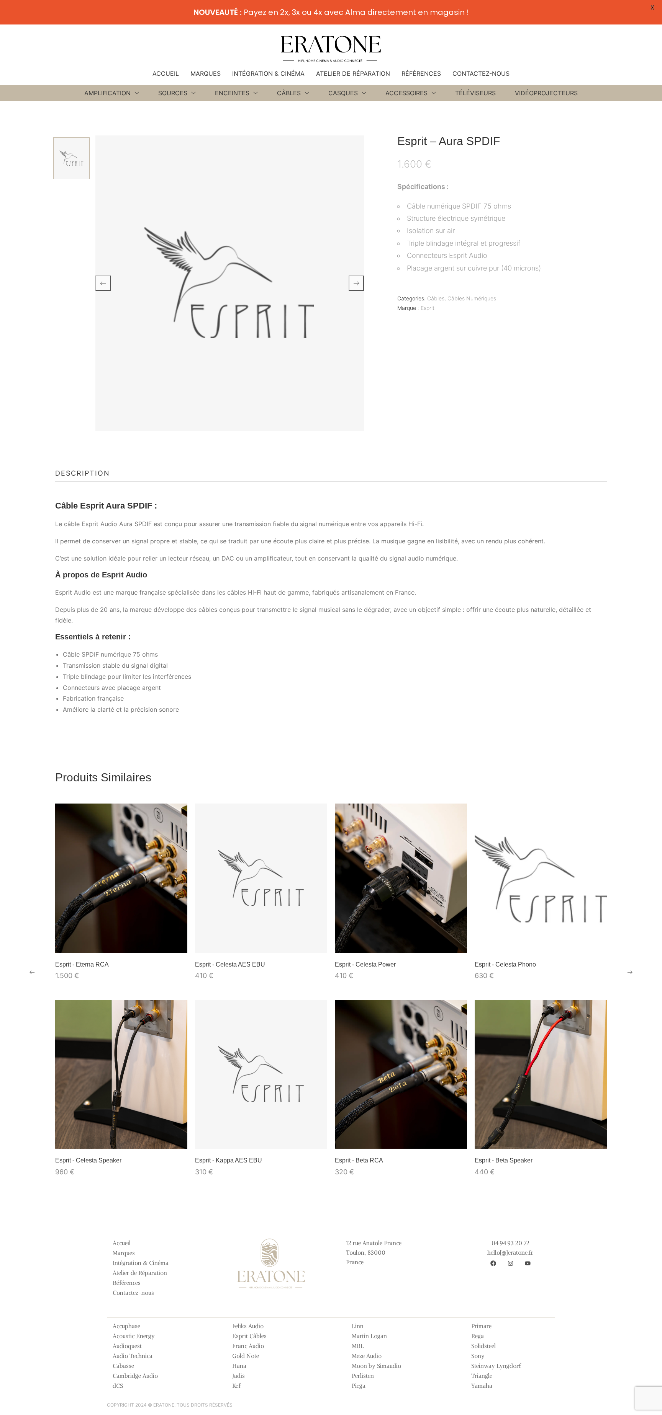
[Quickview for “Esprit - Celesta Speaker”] (121, 1074)
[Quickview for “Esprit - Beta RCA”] (401, 1074)
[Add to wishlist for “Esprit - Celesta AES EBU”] (261, 943)
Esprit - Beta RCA (359, 1160)
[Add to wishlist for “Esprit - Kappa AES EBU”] (261, 1139)
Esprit (427, 308)
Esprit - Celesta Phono (505, 964)
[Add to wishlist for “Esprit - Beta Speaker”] (541, 1139)
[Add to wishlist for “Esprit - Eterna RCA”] (121, 943)
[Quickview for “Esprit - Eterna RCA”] (121, 878)
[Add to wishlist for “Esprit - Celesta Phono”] (541, 943)
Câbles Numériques (471, 298)
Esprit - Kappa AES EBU (228, 1160)
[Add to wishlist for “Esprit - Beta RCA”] (401, 1139)
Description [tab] (82, 473)
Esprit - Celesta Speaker (88, 1160)
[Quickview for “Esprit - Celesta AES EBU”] (261, 878)
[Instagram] (510, 1263)
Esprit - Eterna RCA (82, 964)
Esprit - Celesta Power (365, 964)
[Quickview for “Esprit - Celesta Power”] (401, 878)
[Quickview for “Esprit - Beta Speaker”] (541, 1074)
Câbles (435, 298)
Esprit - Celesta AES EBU (230, 964)
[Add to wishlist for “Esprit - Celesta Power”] (401, 943)
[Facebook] (493, 1263)
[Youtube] (527, 1263)
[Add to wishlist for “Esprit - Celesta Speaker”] (121, 1139)
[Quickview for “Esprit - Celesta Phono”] (541, 878)
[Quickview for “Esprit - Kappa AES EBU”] (261, 1074)
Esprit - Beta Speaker (504, 1160)
